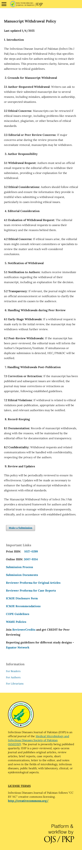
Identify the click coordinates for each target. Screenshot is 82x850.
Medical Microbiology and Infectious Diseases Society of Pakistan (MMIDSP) (38, 740)
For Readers (13, 671)
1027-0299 (30, 551)
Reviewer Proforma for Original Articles (33, 583)
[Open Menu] (4, 4)
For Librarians (14, 683)
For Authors (13, 677)
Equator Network (17, 647)
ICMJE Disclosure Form (22, 598)
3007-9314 (31, 559)
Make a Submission (20, 528)
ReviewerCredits (23, 629)
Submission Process (19, 567)
